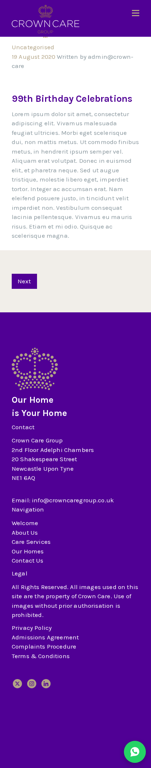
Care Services (31, 541)
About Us (25, 532)
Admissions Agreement (45, 637)
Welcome (25, 523)
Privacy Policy (32, 627)
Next (24, 281)
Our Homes (28, 551)
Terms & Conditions (41, 656)
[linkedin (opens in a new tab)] (46, 683)
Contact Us (28, 560)
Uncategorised (33, 47)
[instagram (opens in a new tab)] (31, 683)
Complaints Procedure (44, 646)
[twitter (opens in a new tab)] (17, 683)
